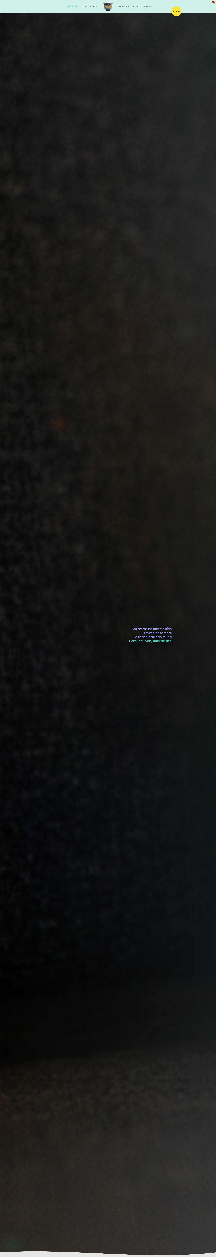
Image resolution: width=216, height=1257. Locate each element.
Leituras (135, 6)
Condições (124, 6)
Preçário (93, 6)
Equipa (83, 6)
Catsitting (73, 6)
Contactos (147, 6)
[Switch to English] (213, 2)
